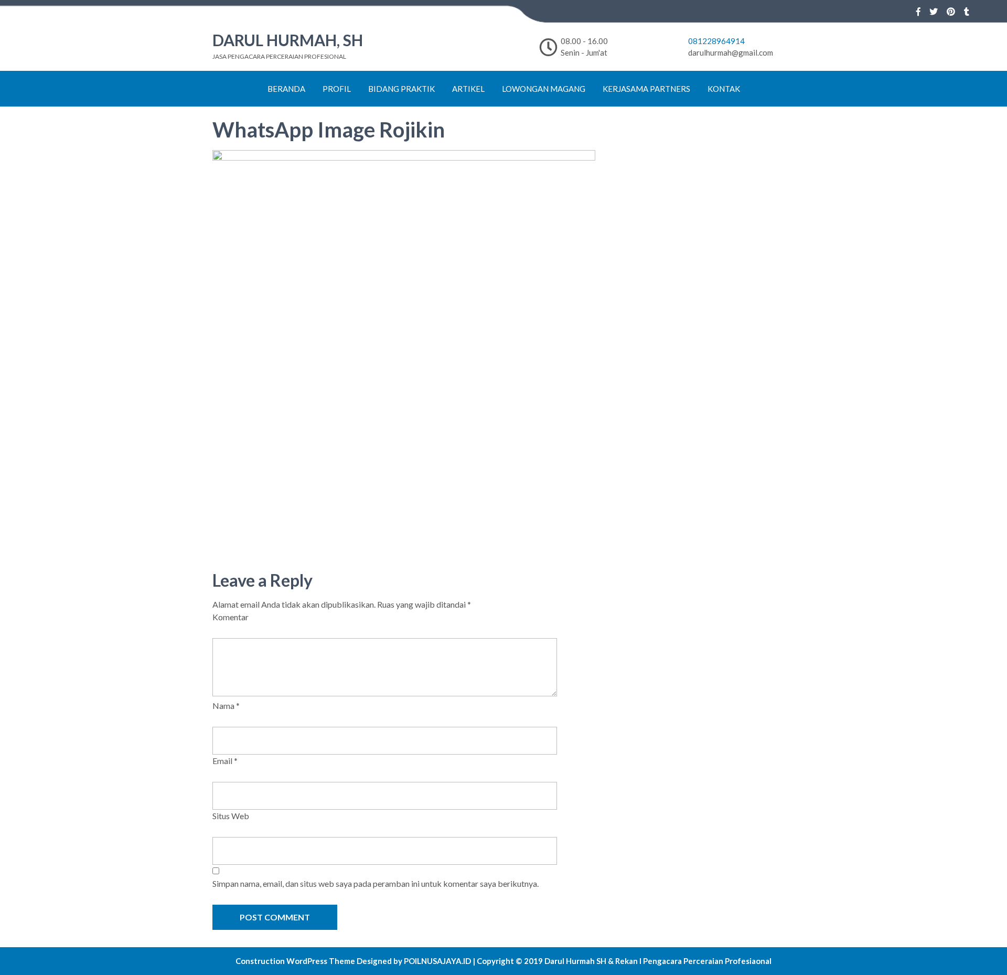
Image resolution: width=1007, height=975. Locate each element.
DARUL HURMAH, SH (287, 39)
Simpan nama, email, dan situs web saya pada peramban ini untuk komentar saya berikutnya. (375, 883)
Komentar (230, 617)
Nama (226, 706)
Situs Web (230, 816)
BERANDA (286, 88)
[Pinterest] (951, 11)
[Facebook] (918, 11)
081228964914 (716, 41)
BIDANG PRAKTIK (401, 88)
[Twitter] (933, 11)
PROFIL (337, 88)
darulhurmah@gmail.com (730, 52)
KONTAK (724, 88)
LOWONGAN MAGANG (543, 88)
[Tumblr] (966, 11)
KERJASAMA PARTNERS (646, 88)
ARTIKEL (468, 88)
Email (225, 761)
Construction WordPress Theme (295, 961)
